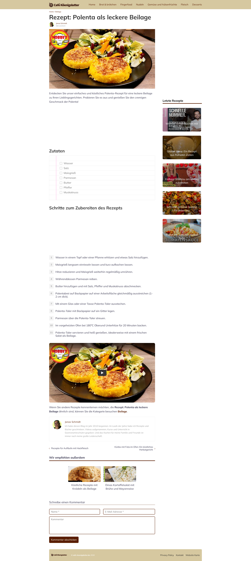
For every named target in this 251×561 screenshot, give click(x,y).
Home (92, 4)
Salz (66, 168)
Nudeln (140, 4)
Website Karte (193, 555)
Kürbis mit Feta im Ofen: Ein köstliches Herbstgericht (134, 448)
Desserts (197, 4)
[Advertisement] (102, 124)
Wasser (68, 163)
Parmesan (70, 178)
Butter (67, 183)
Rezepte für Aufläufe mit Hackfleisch (69, 448)
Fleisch (184, 4)
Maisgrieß (70, 173)
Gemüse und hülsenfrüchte (162, 4)
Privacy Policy (167, 555)
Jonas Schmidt (61, 23)
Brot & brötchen (107, 4)
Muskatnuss (71, 192)
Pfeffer (68, 187)
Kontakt (180, 555)
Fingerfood (126, 4)
